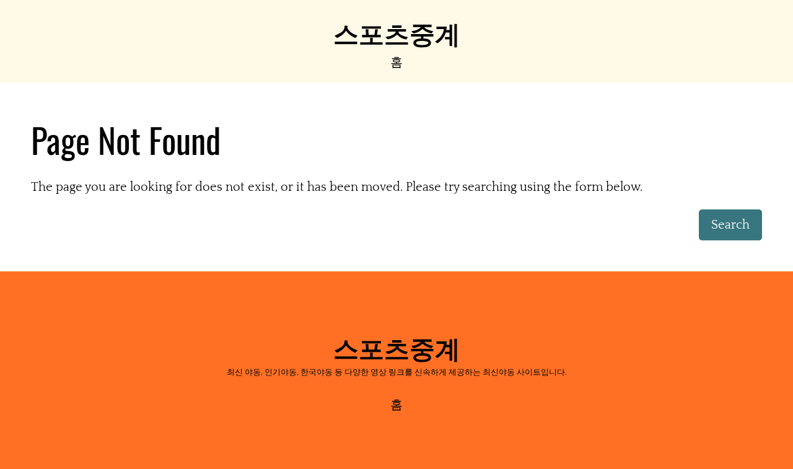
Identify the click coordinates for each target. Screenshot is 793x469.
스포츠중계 (396, 32)
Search (730, 225)
